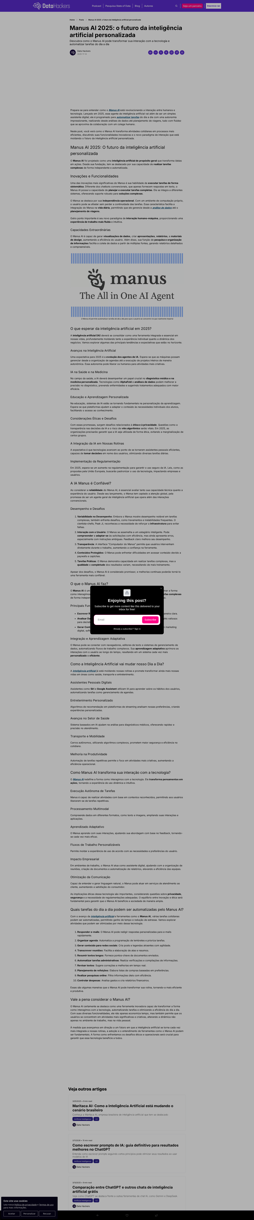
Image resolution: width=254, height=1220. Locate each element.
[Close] (161, 588)
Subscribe (150, 619)
